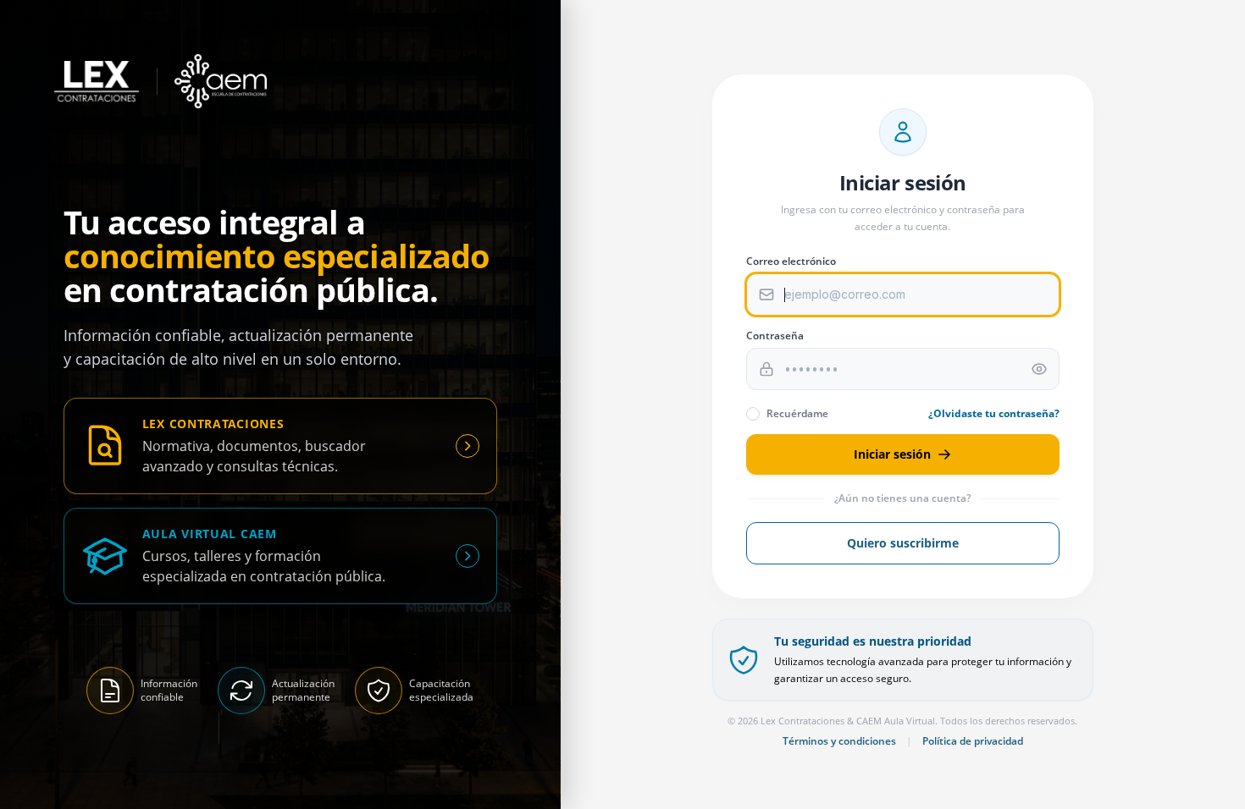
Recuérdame (797, 414)
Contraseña (775, 336)
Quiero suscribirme (903, 543)
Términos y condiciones (839, 741)
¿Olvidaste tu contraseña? (994, 414)
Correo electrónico (791, 261)
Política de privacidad (972, 741)
